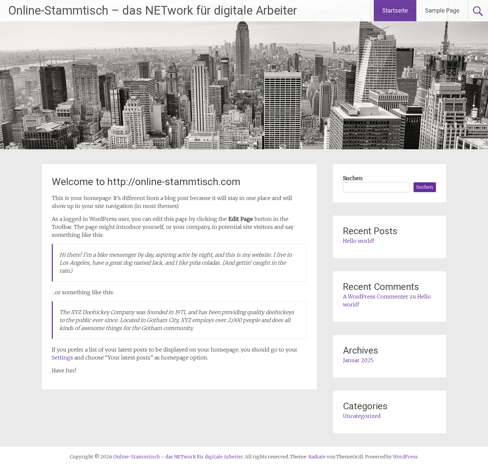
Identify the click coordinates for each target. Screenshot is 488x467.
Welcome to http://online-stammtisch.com (146, 181)
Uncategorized (362, 416)
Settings (62, 357)
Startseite (395, 10)
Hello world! (358, 240)
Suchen (353, 178)
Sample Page (442, 10)
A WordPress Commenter (375, 296)
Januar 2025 (358, 360)
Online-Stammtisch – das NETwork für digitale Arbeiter (152, 11)
